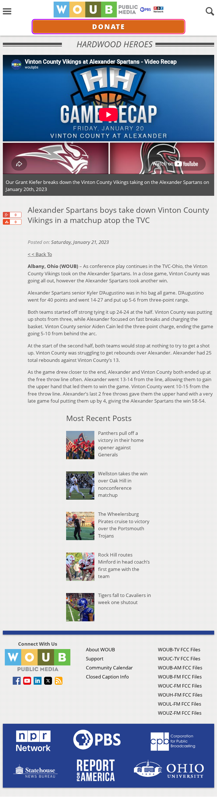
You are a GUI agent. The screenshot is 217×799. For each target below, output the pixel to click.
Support (94, 658)
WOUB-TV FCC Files (179, 649)
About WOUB (100, 649)
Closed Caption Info (107, 676)
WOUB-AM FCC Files (180, 667)
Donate (108, 26)
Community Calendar (109, 667)
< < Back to (40, 254)
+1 (6, 215)
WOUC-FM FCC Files (180, 685)
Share (6, 222)
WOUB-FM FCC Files (180, 676)
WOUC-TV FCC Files (179, 658)
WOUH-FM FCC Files (180, 694)
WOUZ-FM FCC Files (179, 713)
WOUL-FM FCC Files (179, 704)
